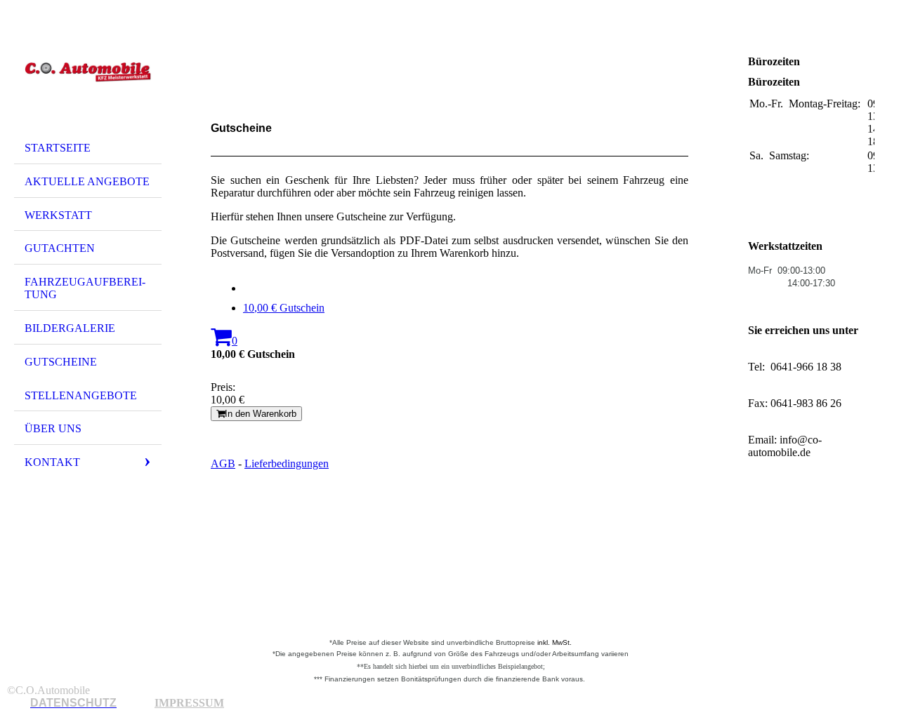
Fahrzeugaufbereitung (85, 288)
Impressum (189, 703)
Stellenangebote (81, 395)
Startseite (58, 148)
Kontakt (52, 462)
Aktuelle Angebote (87, 181)
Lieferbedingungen (286, 463)
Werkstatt (58, 215)
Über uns (53, 428)
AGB (223, 463)
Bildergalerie (70, 328)
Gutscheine (61, 362)
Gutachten (60, 248)
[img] (88, 72)
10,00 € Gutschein (283, 308)
